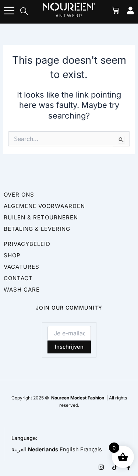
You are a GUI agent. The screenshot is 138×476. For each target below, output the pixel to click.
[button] (24, 11)
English (69, 449)
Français (91, 449)
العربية (18, 449)
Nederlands (43, 449)
